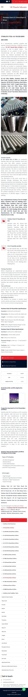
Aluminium (4, 650)
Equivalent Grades (9, 357)
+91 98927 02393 (22, 1)
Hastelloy (4, 616)
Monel (3, 608)
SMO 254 (4, 631)
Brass (3, 639)
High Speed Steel (6, 662)
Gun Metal (4, 643)
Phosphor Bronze (6, 647)
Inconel (3, 604)
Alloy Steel (4, 600)
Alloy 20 (3, 627)
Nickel (3, 612)
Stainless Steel (5, 520)
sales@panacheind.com (8, 682)
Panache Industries (16, 690)
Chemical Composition (10, 361)
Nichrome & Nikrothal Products (9, 666)
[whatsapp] (24, 689)
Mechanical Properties (10, 365)
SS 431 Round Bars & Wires (14, 47)
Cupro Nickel (5, 624)
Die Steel (4, 658)
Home (3, 22)
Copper (3, 635)
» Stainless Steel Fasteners (9, 524)
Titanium (4, 620)
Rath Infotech (18, 694)
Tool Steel (4, 654)
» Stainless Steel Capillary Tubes (10, 593)
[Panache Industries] (18, 7)
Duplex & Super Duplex (7, 597)
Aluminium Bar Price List (8, 670)
